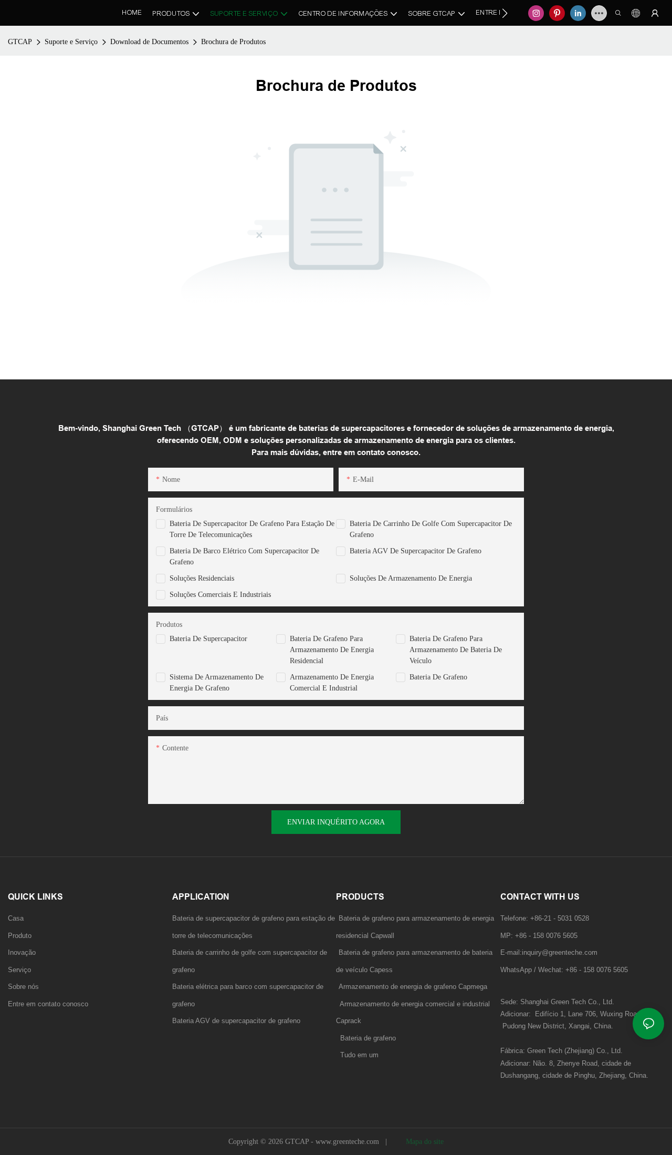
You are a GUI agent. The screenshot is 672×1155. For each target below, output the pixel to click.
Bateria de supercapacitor (208, 639)
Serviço (19, 970)
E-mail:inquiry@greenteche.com (550, 952)
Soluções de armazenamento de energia (411, 578)
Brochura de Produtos (233, 42)
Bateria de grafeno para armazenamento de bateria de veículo (456, 650)
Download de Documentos (149, 42)
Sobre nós (23, 987)
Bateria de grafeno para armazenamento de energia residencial (332, 650)
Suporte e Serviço (71, 42)
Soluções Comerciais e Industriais (220, 595)
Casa (16, 918)
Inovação (22, 952)
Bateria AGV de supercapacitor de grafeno (415, 551)
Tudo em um (359, 1055)
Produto (20, 936)
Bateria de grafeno (438, 677)
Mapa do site (424, 1142)
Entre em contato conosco (48, 1004)
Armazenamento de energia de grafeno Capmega (413, 987)
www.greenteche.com (348, 1142)
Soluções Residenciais (202, 578)
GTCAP (20, 42)
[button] (505, 13)
